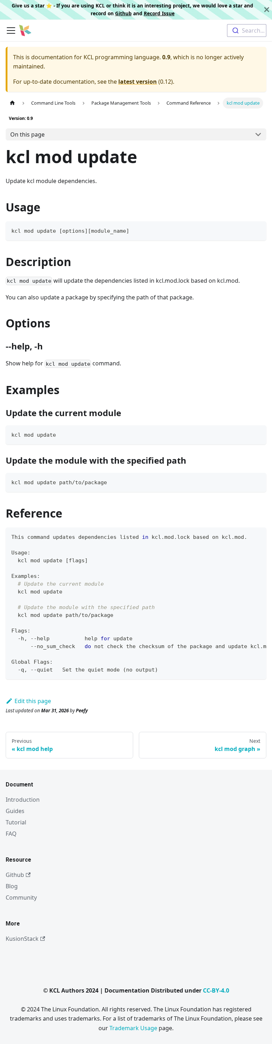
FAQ (11, 834)
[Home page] (12, 103)
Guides (15, 811)
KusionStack (22, 939)
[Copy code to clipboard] (258, 230)
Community (21, 897)
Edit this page (33, 701)
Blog (12, 886)
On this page (27, 134)
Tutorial (16, 822)
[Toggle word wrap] (245, 536)
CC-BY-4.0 (216, 990)
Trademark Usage (133, 1028)
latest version (137, 81)
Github (123, 13)
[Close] (266, 10)
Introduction (23, 799)
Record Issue (159, 13)
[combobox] (246, 30)
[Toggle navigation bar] (11, 30)
